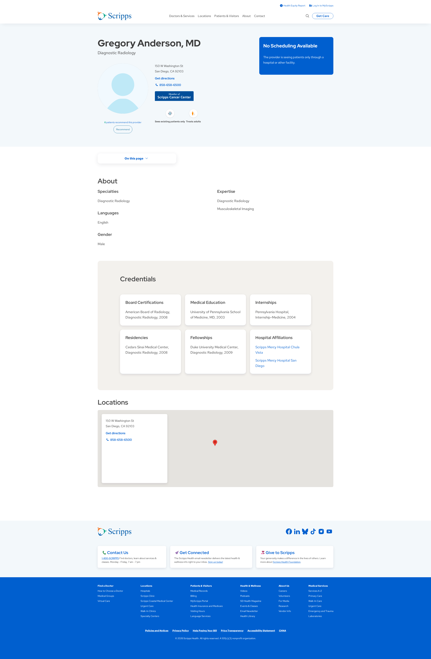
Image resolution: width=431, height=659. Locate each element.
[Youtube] (329, 531)
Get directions (165, 78)
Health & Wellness (250, 585)
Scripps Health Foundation (287, 561)
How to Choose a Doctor (110, 590)
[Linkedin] (297, 531)
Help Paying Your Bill (205, 630)
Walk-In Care (315, 600)
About (246, 16)
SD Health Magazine (250, 600)
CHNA (282, 630)
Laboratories (315, 616)
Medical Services (318, 585)
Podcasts (245, 595)
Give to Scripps (280, 552)
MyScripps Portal (199, 600)
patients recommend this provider (122, 122)
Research (283, 606)
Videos (243, 590)
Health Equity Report (294, 5)
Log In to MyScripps (322, 5)
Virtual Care (104, 600)
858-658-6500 (170, 85)
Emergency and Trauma (320, 611)
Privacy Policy (180, 630)
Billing (193, 595)
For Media (284, 600)
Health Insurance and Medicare (206, 606)
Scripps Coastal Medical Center (157, 600)
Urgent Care (147, 606)
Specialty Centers (150, 616)
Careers (283, 590)
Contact (259, 16)
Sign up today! (215, 561)
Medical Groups (106, 595)
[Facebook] (289, 531)
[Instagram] (321, 531)
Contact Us (117, 552)
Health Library (247, 616)
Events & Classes (249, 606)
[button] (215, 443)
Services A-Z (315, 590)
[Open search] (307, 16)
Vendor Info (285, 611)
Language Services (200, 616)
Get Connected (194, 552)
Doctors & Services (181, 16)
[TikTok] (313, 531)
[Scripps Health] (114, 16)
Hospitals (145, 590)
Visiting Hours (197, 611)
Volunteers (284, 595)
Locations (204, 16)
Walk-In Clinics (148, 611)
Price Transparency (232, 630)
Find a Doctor (105, 585)
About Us (284, 585)
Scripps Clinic (148, 595)
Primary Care (315, 595)
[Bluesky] (305, 531)
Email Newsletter (249, 611)
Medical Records (199, 590)
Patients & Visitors (226, 16)
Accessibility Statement (261, 630)
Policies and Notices (156, 630)
